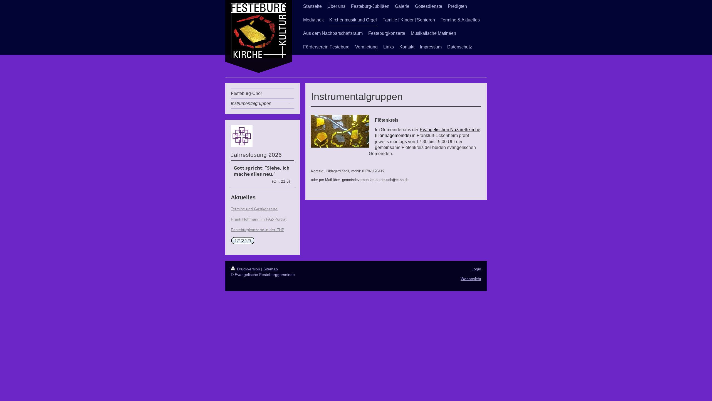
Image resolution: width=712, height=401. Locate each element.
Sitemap (270, 269)
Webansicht (471, 279)
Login (476, 269)
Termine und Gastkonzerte (254, 209)
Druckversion (248, 269)
